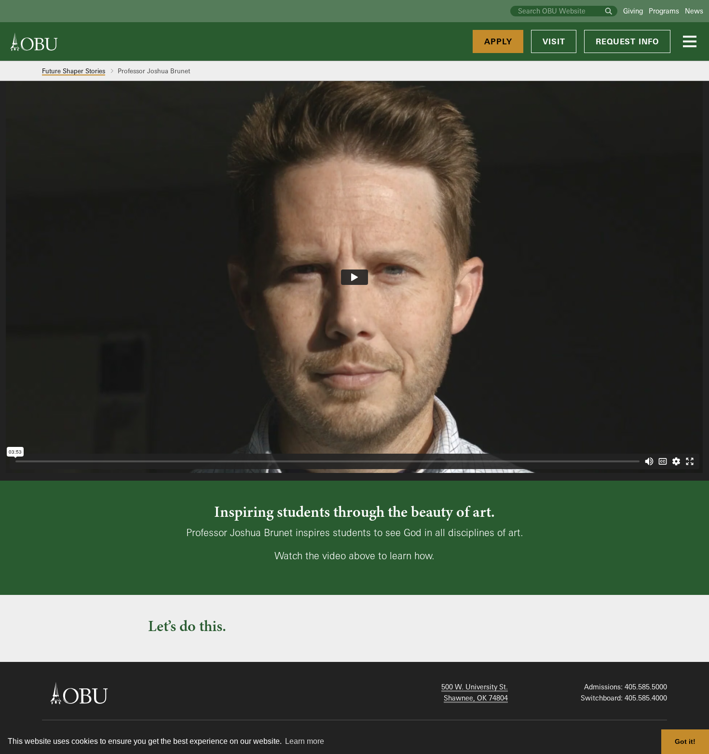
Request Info (627, 41)
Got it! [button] (685, 741)
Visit (554, 41)
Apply (498, 41)
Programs (664, 11)
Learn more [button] (304, 741)
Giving (633, 11)
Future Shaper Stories (73, 71)
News (694, 11)
